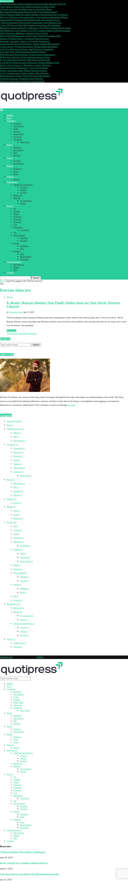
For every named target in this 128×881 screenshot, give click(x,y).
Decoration (18, 150)
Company (11, 120)
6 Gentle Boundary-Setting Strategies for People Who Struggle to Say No (33, 4)
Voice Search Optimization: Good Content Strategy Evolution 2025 (30, 36)
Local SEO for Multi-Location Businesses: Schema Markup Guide (29, 62)
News (9, 118)
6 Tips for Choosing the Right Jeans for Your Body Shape (26, 9)
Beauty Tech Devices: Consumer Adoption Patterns (24, 863)
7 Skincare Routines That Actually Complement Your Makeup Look (30, 22)
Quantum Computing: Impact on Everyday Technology (25, 41)
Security (24, 240)
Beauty (16, 179)
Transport (17, 139)
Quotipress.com (6, 657)
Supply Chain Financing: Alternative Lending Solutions (25, 65)
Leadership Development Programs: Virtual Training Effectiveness (30, 44)
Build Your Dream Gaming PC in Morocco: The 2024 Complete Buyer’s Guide (35, 28)
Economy (17, 219)
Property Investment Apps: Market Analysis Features (23, 70)
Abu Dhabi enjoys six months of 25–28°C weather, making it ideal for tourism (35, 30)
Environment (19, 235)
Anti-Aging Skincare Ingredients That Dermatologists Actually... (30, 874)
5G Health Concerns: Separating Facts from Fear (21, 78)
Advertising (18, 264)
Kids (22, 248)
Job (14, 232)
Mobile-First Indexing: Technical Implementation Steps (25, 57)
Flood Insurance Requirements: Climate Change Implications (27, 54)
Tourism (17, 160)
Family (16, 243)
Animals (24, 238)
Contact (10, 272)
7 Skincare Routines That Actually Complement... (23, 852)
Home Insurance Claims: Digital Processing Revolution (25, 76)
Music (16, 214)
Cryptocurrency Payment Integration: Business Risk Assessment (29, 46)
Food (15, 171)
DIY (15, 152)
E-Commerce (26, 200)
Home (2, 281)
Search (36, 278)
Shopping (24, 259)
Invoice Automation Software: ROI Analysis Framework (25, 60)
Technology (12, 182)
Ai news (23, 192)
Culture (16, 211)
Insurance (17, 136)
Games (23, 203)
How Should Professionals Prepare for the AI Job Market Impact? (29, 12)
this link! (72, 405)
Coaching (24, 230)
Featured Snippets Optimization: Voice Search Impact (24, 68)
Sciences (17, 222)
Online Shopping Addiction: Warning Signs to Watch (24, 33)
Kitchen (16, 155)
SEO (15, 270)
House (9, 144)
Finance (16, 131)
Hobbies (17, 251)
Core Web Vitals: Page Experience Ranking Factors (23, 52)
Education (18, 227)
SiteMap (40, 657)
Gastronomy (18, 163)
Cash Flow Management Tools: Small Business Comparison (27, 49)
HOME (10, 115)
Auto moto (25, 142)
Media (16, 267)
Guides (23, 190)
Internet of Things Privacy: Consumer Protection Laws (24, 38)
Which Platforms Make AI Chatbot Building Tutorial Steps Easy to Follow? (34, 14)
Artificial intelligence (23, 184)
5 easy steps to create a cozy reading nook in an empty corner (27, 6)
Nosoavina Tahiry (16, 312)
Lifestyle (17, 216)
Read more (11, 331)
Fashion (10, 176)
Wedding (24, 246)
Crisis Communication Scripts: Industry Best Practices (24, 73)
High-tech (17, 195)
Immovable (18, 134)
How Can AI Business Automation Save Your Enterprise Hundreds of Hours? (34, 17)
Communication (14, 262)
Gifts (22, 254)
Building (17, 147)
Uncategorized (14, 421)
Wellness (17, 168)
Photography (26, 256)
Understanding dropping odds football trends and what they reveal (30, 20)
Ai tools (23, 187)
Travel (9, 158)
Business (17, 123)
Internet (16, 198)
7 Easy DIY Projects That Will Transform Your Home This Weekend (30, 25)
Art (14, 208)
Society (10, 206)
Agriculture (18, 126)
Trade (15, 128)
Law (15, 224)
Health (10, 166)
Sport (15, 174)
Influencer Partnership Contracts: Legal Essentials (22, 81)
